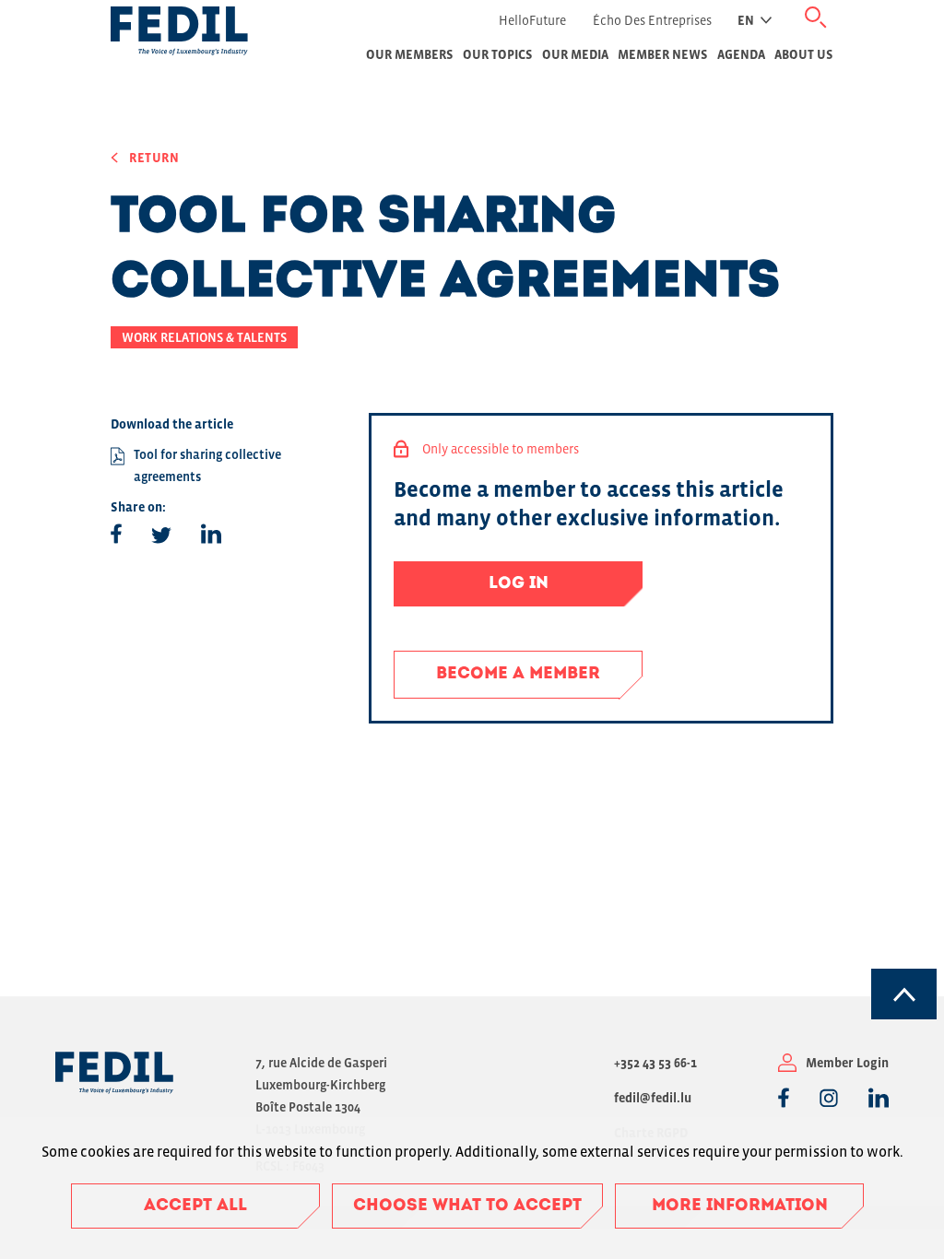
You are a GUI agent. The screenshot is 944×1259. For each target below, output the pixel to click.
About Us (803, 54)
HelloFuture (532, 20)
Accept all (195, 1206)
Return (154, 157)
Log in (519, 584)
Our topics (498, 54)
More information (740, 1206)
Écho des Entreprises (652, 20)
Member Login (847, 1062)
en (746, 20)
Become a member (518, 674)
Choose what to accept (467, 1206)
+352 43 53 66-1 (655, 1062)
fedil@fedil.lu (652, 1097)
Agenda (741, 54)
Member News (663, 54)
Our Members (410, 54)
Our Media (575, 54)
